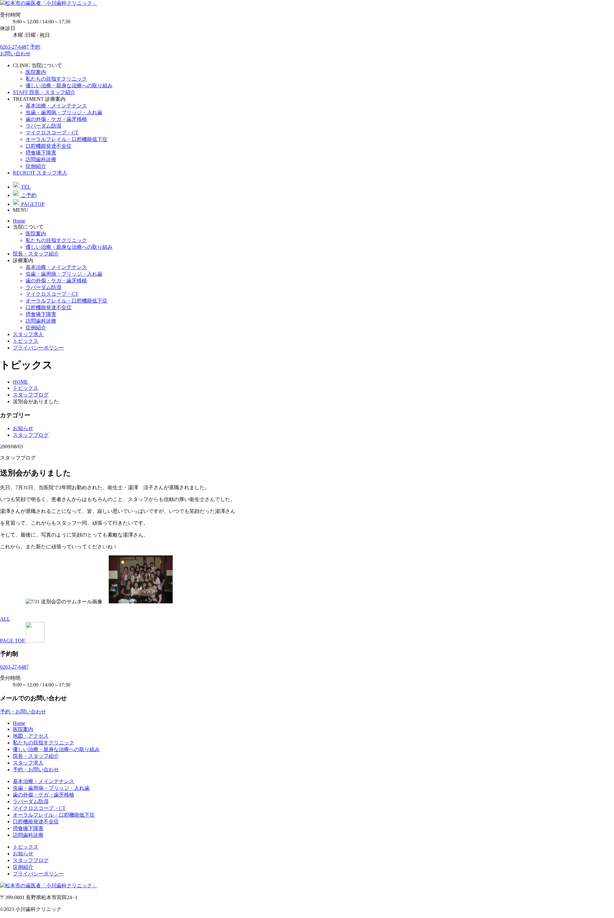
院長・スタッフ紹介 (36, 253)
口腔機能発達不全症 (49, 146)
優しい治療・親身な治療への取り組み (69, 85)
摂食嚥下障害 (41, 152)
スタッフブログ (31, 435)
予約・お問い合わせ (36, 769)
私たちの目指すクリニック (56, 79)
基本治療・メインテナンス (56, 105)
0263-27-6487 (14, 47)
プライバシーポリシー (38, 347)
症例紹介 (36, 166)
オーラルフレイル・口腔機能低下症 (66, 139)
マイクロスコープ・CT (52, 132)
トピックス (25, 341)
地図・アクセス (31, 736)
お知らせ (23, 428)
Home (19, 221)
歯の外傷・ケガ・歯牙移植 (56, 119)
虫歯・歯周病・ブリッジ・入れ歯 (64, 112)
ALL (5, 619)
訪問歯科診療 (41, 159)
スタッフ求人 (28, 334)
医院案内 (36, 72)
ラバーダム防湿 (43, 126)
